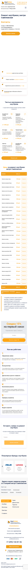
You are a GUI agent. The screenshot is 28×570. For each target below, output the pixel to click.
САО (5, 487)
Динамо (12, 492)
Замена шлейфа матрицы (7, 223)
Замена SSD (4, 283)
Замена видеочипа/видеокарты (6, 227)
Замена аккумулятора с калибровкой (7, 211)
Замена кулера (5, 239)
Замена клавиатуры (6, 279)
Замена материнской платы (8, 187)
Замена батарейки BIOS (7, 215)
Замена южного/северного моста (8, 231)
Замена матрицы (5, 199)
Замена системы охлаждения (8, 243)
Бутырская (18, 492)
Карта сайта (3, 562)
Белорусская (16, 489)
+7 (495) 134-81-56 (14, 542)
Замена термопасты (6, 195)
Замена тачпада (5, 263)
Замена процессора (6, 179)
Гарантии (14, 504)
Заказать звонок (10, 33)
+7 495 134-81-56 (19, 359)
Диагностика (15, 502)
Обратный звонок (14, 546)
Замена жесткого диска (7, 191)
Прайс (14, 500)
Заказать (24, 179)
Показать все (14, 158)
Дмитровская (4, 492)
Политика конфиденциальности (8, 564)
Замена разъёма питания (7, 247)
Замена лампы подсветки (7, 207)
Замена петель (5, 259)
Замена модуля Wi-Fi (6, 271)
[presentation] (2, 466)
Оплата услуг (15, 507)
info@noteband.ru (22, 4)
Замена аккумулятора (6, 183)
